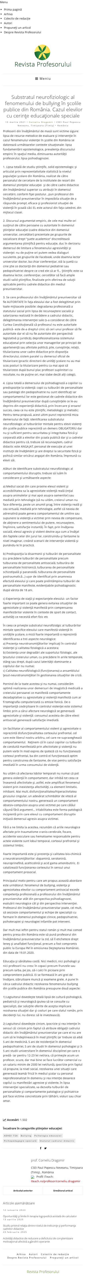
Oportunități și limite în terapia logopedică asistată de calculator (40, 1216)
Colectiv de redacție (17, 18)
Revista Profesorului (43, 1271)
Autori (8, 23)
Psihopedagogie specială (20, 1140)
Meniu (44, 78)
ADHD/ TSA (11, 1135)
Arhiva (8, 14)
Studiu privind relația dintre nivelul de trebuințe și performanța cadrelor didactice (39, 1227)
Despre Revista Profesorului (22, 32)
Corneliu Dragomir (41, 122)
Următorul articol (63, 1190)
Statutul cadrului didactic (57, 1140)
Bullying (26, 1135)
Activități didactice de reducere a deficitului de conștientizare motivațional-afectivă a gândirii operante (38, 1240)
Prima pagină (13, 9)
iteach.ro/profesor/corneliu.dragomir (55, 1181)
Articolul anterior (23, 1190)
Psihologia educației (48, 1135)
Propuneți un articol (17, 28)
